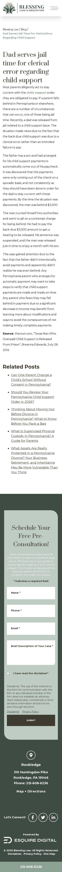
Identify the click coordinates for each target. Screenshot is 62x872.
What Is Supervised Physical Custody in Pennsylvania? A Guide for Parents (33, 436)
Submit (31, 720)
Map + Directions (31, 791)
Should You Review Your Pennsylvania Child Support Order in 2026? (32, 397)
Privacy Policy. (33, 853)
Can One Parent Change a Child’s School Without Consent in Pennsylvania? (31, 380)
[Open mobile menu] (53, 8)
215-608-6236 (31, 867)
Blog (24, 29)
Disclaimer (13, 711)
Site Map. (49, 853)
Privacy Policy (30, 711)
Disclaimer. (15, 853)
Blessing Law (11, 29)
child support (36, 92)
